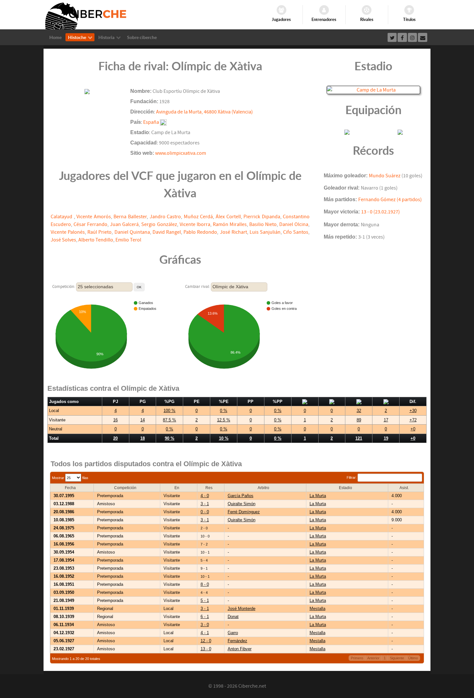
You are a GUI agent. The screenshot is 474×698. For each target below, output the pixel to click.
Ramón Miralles (230, 224)
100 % (169, 410)
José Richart (233, 232)
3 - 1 (205, 503)
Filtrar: (352, 477)
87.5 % (169, 420)
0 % (223, 410)
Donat (233, 616)
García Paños (240, 495)
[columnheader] (72, 488)
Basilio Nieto (263, 224)
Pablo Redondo (200, 232)
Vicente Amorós (93, 217)
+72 (413, 420)
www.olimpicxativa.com (180, 153)
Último (413, 658)
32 (359, 410)
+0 (412, 429)
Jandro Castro (165, 217)
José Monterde (241, 608)
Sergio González (159, 224)
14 (142, 420)
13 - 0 (206, 648)
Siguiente (397, 658)
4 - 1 (205, 632)
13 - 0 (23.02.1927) (380, 212)
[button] (139, 287)
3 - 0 (205, 624)
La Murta (318, 495)
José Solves (63, 240)
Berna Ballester (130, 217)
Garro (233, 632)
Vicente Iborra (195, 224)
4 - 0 (205, 495)
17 (386, 420)
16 (115, 420)
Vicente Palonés (68, 232)
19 (386, 438)
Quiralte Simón (241, 503)
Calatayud (62, 217)
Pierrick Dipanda (261, 217)
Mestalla (317, 608)
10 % (224, 438)
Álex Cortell (228, 217)
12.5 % (223, 420)
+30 (413, 410)
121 (358, 438)
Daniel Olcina (293, 224)
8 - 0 (205, 584)
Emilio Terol (128, 240)
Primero (357, 658)
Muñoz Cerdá (198, 217)
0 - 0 (205, 511)
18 (142, 438)
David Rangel (167, 232)
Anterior (373, 658)
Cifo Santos (295, 232)
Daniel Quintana (132, 232)
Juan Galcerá (124, 224)
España (151, 122)
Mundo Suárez (384, 176)
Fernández (237, 640)
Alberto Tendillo (95, 240)
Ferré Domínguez (244, 511)
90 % (169, 438)
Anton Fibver (240, 648)
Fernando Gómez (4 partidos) (390, 199)
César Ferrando (90, 224)
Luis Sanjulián (265, 232)
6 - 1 (205, 616)
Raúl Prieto (99, 232)
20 (115, 438)
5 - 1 (205, 600)
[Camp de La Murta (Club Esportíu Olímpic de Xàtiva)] (373, 90)
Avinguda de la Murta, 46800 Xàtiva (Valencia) (204, 112)
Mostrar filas (70, 478)
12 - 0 (206, 640)
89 (359, 420)
